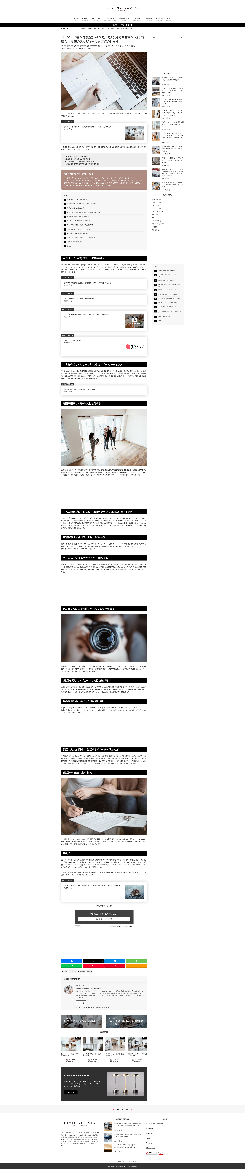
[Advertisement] (92, 490)
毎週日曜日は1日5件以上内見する (77, 208)
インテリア (155, 202)
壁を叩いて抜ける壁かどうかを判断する (78, 221)
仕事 (153, 218)
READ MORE (71, 1092)
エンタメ (154, 205)
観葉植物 (154, 230)
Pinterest (106, 1007)
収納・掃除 (155, 221)
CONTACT (112, 1161)
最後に (69, 246)
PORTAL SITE (132, 1161)
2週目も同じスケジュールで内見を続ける (78, 229)
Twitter (90, 1007)
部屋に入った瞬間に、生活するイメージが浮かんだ (81, 238)
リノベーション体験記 (128, 46)
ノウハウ (117, 46)
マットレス (155, 208)
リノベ (102, 46)
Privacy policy (150, 1148)
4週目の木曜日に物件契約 (74, 242)
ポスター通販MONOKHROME (155, 1123)
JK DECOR (118, 926)
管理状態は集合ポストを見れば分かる (78, 216)
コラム (110, 46)
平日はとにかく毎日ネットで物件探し (77, 199)
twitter (148, 1138)
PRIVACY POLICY (121, 1161)
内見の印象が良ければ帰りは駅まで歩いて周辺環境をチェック (84, 212)
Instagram (98, 1007)
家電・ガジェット (156, 224)
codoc (131, 926)
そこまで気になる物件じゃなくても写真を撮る (80, 225)
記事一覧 (81, 1003)
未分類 (154, 227)
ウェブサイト (81, 1007)
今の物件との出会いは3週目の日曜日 (77, 233)
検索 (180, 37)
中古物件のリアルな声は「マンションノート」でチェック (82, 204)
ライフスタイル (156, 211)
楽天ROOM (149, 1128)
